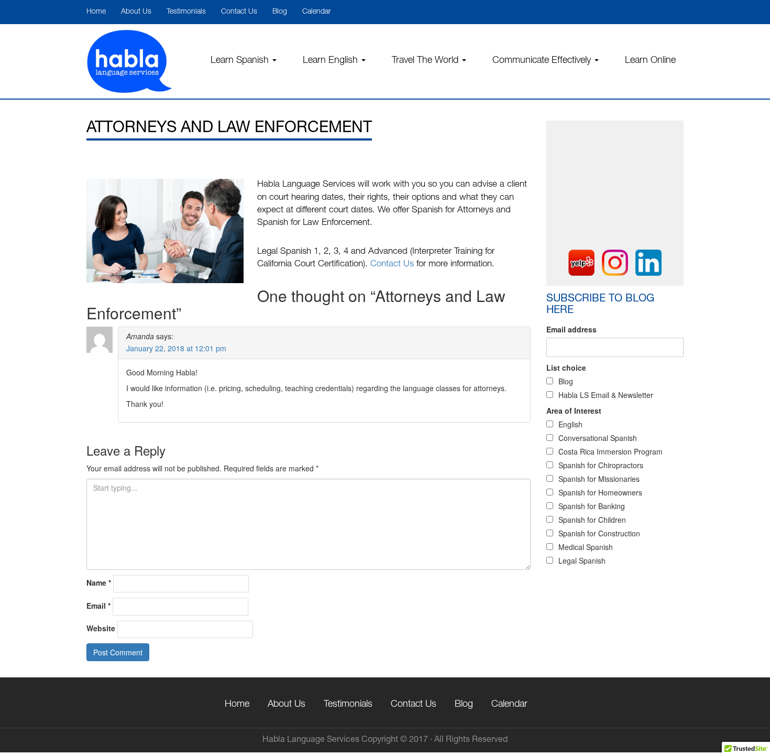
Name (98, 582)
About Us (136, 12)
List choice (566, 367)
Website (100, 628)
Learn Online (650, 61)
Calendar (316, 12)
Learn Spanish (241, 61)
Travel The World (426, 61)
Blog (279, 12)
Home (96, 12)
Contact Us (239, 12)
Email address (571, 329)
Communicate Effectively (542, 61)
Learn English (331, 61)
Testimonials (186, 12)
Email (98, 605)
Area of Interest (573, 410)
